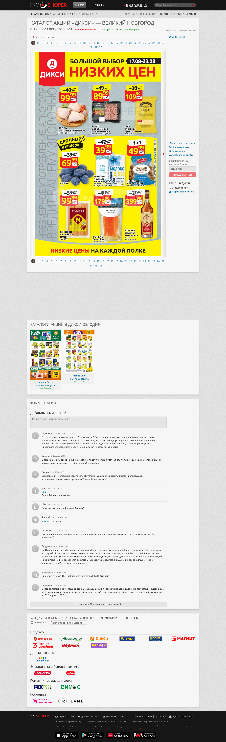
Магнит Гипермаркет (43, 645)
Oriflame (71, 701)
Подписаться (184, 175)
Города (162, 716)
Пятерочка (43, 638)
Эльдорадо (43, 673)
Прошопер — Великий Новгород (48, 5)
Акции (79, 5)
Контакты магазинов (141, 716)
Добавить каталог (90, 716)
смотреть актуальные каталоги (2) (119, 29)
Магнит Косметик (43, 701)
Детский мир (43, 659)
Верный (71, 645)
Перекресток (71, 638)
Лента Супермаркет (155, 638)
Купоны (98, 5)
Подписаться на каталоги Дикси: (178, 162)
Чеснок (99, 645)
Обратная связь (66, 716)
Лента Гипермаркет (127, 638)
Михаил (46, 521)
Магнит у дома (183, 638)
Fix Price (43, 687)
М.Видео (71, 673)
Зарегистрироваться (183, 13)
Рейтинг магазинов (115, 716)
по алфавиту (40, 622)
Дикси (47, 13)
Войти (164, 13)
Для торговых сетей (182, 716)
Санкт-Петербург (63, 13)
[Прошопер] (31, 13)
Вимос (71, 687)
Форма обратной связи (183, 191)
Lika (44, 491)
